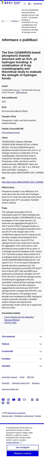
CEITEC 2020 (10, 323)
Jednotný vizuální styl (10, 389)
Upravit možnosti (12, 442)
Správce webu (7, 416)
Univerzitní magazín (9, 377)
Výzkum (5, 344)
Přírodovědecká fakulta (11, 133)
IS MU (22, 377)
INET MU (30, 377)
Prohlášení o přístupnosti (23, 416)
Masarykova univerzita (16, 413)
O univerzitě (7, 351)
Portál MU (6, 383)
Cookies (38, 416)
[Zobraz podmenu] (38, 336)
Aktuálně (6, 366)
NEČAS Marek (21, 93)
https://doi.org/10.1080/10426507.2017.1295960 (22, 182)
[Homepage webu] (11, 2)
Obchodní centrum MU (21, 383)
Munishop (36, 383)
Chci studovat (8, 336)
